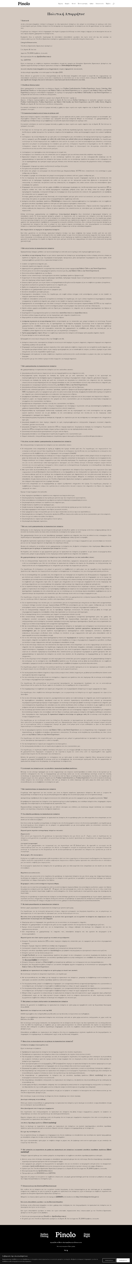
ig (67, 1250)
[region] (66, 1258)
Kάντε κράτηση (82, 3)
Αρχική (52, 1242)
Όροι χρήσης (72, 1246)
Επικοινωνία (100, 3)
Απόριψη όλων (109, 1260)
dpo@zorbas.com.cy (44, 57)
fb (65, 1250)
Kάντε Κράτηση (63, 1242)
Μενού (74, 3)
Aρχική (60, 3)
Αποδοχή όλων (123, 1260)
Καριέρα (71, 1242)
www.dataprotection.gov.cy (71, 65)
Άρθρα (91, 3)
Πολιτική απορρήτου (62, 1246)
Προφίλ (67, 3)
